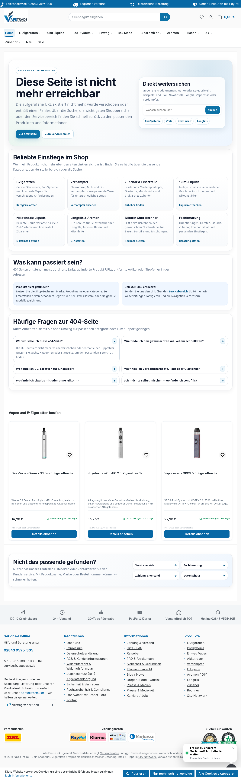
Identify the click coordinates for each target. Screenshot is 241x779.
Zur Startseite (28, 134)
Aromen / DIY (197, 674)
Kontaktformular (32, 693)
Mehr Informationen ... (18, 775)
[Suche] (165, 17)
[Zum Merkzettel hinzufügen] (69, 455)
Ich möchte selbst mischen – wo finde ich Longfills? (160, 380)
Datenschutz (204, 575)
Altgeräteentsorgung (81, 679)
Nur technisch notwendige (172, 773)
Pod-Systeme (153, 121)
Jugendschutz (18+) (80, 674)
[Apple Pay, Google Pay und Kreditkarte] (117, 737)
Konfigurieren (136, 773)
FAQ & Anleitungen (140, 659)
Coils (169, 121)
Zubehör (193, 685)
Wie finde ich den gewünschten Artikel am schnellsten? (164, 341)
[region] (120, 475)
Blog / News (135, 674)
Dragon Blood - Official (143, 680)
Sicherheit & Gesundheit (144, 664)
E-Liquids (193, 669)
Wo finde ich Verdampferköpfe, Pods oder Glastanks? (162, 369)
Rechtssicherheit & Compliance (88, 689)
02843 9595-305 (18, 650)
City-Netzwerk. (147, 756)
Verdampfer (195, 664)
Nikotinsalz (184, 121)
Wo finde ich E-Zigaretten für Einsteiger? (45, 369)
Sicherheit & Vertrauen (82, 684)
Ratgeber (133, 653)
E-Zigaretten (195, 643)
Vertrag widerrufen (25, 705)
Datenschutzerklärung (82, 653)
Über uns (73, 643)
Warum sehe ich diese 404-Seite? (39, 341)
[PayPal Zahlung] (78, 737)
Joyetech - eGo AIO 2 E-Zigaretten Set (116, 473)
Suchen (212, 110)
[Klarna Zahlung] (98, 737)
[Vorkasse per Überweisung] (142, 737)
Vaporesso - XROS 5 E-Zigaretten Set (191, 473)
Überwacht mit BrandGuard (86, 695)
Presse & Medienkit (140, 690)
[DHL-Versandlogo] (13, 737)
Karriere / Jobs (138, 695)
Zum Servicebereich (57, 134)
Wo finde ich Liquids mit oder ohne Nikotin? (47, 380)
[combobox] (114, 17)
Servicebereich (178, 291)
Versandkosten (109, 753)
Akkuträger (195, 659)
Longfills (202, 121)
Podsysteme (195, 648)
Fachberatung (204, 565)
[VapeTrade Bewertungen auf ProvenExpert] (210, 739)
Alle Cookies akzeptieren (217, 773)
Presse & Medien (139, 685)
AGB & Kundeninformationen (87, 659)
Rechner (193, 690)
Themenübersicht (139, 669)
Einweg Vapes (197, 653)
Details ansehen (44, 534)
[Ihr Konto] (210, 17)
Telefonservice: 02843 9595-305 (28, 4)
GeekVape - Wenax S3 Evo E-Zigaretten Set (42, 473)
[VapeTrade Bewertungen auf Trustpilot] (228, 739)
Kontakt (71, 700)
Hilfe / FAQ (134, 648)
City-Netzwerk (197, 695)
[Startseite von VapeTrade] (22, 16)
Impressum (74, 648)
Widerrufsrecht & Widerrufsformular (79, 666)
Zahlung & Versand (156, 575)
